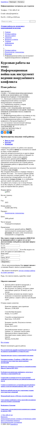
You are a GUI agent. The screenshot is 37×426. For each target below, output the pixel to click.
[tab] (9, 140)
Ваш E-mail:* (5, 244)
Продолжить (5, 261)
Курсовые (8, 54)
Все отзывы (5, 342)
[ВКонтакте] (2, 132)
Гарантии (8, 37)
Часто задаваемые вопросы (10, 420)
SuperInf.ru (14, 424)
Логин (3, 248)
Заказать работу (10, 36)
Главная (7, 32)
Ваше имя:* (5, 253)
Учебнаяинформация (9, 42)
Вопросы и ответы (11, 39)
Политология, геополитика (14, 52)
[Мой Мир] (8, 132)
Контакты (8, 45)
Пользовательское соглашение (11, 422)
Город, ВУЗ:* (5, 257)
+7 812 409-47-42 (7, 415)
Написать (4, 417)
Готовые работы (10, 34)
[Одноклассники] (5, 132)
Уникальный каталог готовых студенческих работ (18, 419)
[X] (10, 132)
